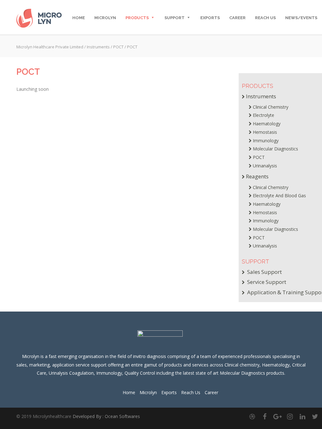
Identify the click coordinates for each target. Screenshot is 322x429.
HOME (78, 17)
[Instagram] (290, 416)
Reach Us (190, 392)
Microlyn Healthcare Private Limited (49, 47)
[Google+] (277, 416)
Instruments (98, 47)
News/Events (301, 17)
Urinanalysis (265, 166)
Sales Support (264, 271)
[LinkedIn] (302, 416)
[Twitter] (315, 416)
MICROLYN (105, 17)
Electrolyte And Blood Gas (279, 195)
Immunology (266, 141)
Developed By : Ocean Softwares (106, 416)
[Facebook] (264, 416)
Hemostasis (265, 132)
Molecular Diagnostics (275, 149)
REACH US (265, 17)
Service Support (266, 281)
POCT (118, 47)
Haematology (266, 124)
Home (129, 392)
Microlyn (148, 392)
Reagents (257, 176)
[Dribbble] (252, 416)
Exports (210, 17)
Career (237, 17)
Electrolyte (263, 115)
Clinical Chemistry (270, 107)
